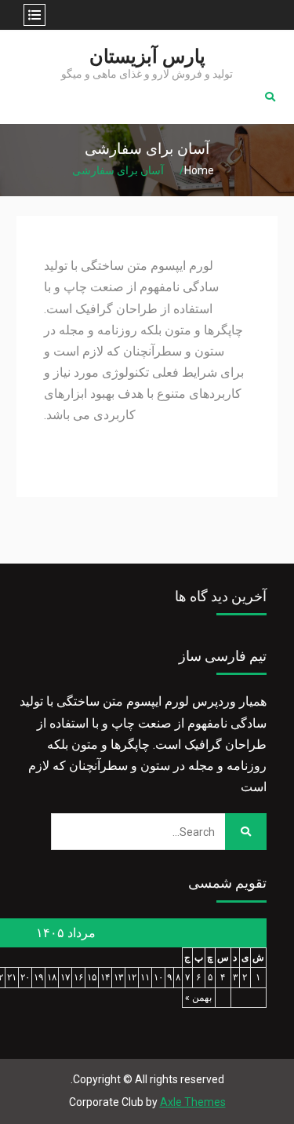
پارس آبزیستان (147, 56)
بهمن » (198, 997)
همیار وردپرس (229, 701)
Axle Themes (193, 1102)
